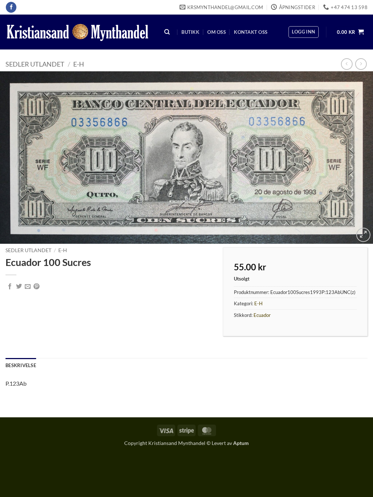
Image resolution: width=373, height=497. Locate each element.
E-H (78, 64)
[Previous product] (360, 63)
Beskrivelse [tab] (20, 365)
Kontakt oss (250, 32)
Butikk (190, 32)
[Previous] (16, 157)
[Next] (356, 157)
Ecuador (262, 315)
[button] (303, 32)
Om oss (216, 32)
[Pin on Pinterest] (36, 286)
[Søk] (167, 32)
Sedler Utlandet (34, 64)
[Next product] (346, 63)
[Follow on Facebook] (11, 7)
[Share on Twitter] (19, 286)
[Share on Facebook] (10, 286)
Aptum (241, 443)
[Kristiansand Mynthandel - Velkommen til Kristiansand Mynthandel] (77, 32)
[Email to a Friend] (28, 286)
